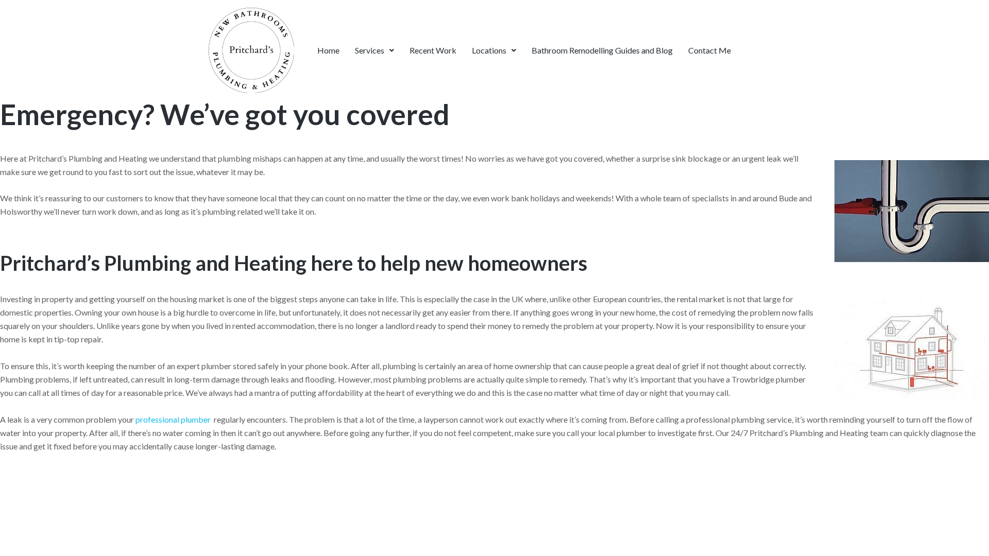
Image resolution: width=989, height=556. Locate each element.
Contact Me (709, 50)
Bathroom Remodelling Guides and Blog (602, 50)
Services (369, 50)
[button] (374, 50)
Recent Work (433, 50)
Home (328, 50)
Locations (489, 50)
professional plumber (173, 419)
